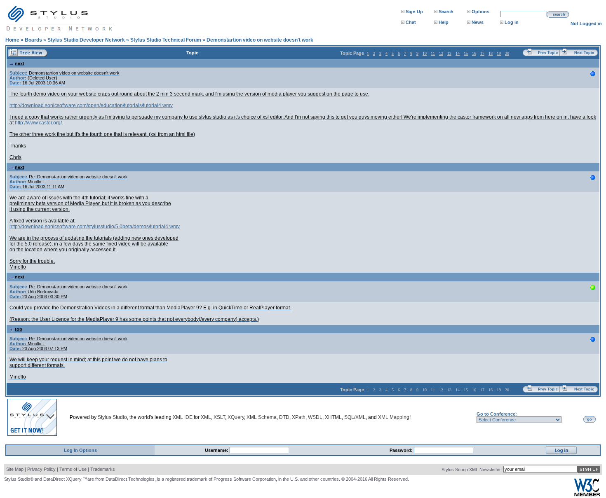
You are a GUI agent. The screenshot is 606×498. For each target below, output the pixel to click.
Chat (411, 22)
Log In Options (80, 450)
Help (444, 22)
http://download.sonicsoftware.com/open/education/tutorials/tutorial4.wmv (91, 105)
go (589, 419)
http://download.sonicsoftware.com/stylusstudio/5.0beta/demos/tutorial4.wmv (94, 226)
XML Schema (262, 417)
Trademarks (102, 469)
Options (480, 11)
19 (499, 53)
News (478, 22)
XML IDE (183, 417)
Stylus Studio (112, 417)
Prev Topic (548, 53)
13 (449, 53)
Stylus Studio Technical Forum (165, 40)
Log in (512, 22)
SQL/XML (355, 417)
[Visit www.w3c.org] (587, 494)
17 (482, 53)
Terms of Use (73, 469)
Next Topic (584, 53)
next (19, 63)
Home (12, 40)
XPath (298, 417)
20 (507, 53)
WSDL (315, 417)
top (18, 329)
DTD (284, 417)
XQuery (236, 417)
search (559, 14)
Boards (33, 40)
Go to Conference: (497, 413)
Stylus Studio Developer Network (86, 40)
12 (441, 53)
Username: (217, 450)
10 (425, 53)
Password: (402, 450)
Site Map (14, 469)
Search (446, 11)
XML (206, 417)
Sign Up (414, 11)
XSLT (219, 417)
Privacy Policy (41, 469)
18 (491, 53)
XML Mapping (393, 417)
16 (474, 53)
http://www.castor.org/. (39, 123)
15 (466, 53)
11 (433, 53)
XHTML (333, 417)
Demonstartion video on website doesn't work (260, 40)
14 (458, 53)
